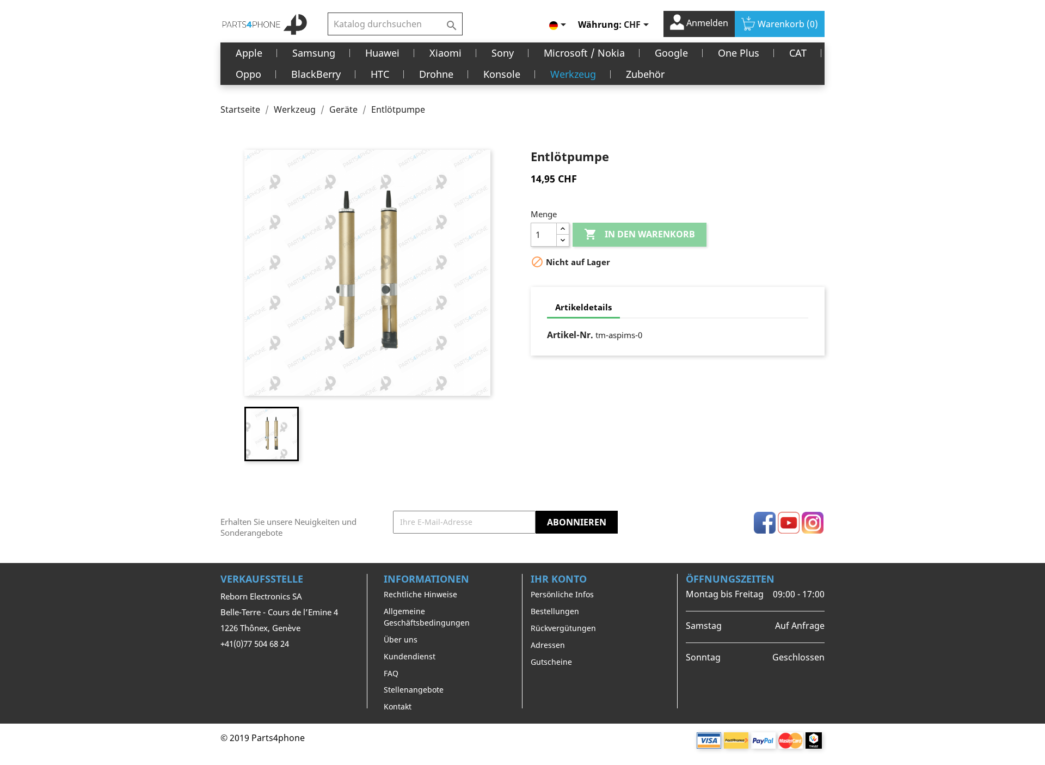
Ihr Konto (559, 578)
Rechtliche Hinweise (420, 594)
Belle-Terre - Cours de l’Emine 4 (279, 612)
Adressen (548, 645)
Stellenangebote (414, 689)
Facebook (765, 523)
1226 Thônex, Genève (260, 627)
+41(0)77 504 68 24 (254, 643)
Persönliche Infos (562, 594)
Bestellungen (555, 611)
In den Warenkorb (639, 234)
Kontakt (397, 706)
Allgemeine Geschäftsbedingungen (427, 617)
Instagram (812, 523)
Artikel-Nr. (570, 334)
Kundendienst (409, 656)
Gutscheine (551, 662)
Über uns (400, 639)
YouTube (789, 523)
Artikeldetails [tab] (583, 307)
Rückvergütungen (563, 628)
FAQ (391, 673)
